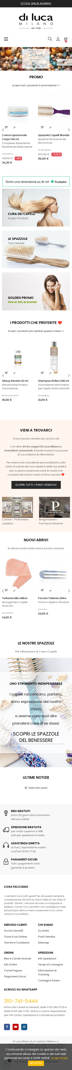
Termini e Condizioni (16, 943)
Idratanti (7, 154)
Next (66, 511)
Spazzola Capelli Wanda (53, 135)
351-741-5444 (21, 1001)
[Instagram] (24, 1027)
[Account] (58, 39)
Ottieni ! (36, 3)
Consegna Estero (49, 980)
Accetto (36, 1063)
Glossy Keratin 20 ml (15, 381)
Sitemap (43, 943)
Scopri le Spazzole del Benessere (36, 737)
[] (6, 127)
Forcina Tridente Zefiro (52, 598)
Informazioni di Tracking (47, 972)
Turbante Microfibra (14, 598)
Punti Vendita (46, 937)
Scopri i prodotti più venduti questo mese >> (36, 331)
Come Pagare (13, 970)
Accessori (7, 613)
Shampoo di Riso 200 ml (53, 381)
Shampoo (43, 396)
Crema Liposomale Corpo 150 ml (14, 137)
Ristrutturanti (10, 396)
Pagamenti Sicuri (15, 976)
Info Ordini (10, 964)
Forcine (42, 609)
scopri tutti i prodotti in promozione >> (36, 85)
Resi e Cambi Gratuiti (17, 958)
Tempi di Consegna (50, 964)
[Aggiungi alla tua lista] (28, 97)
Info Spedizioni (47, 958)
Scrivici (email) (13, 931)
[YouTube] (16, 1027)
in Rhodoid (44, 150)
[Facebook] (7, 1027)
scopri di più (59, 1058)
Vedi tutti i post (37, 788)
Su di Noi (43, 931)
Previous (6, 511)
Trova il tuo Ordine (15, 937)
